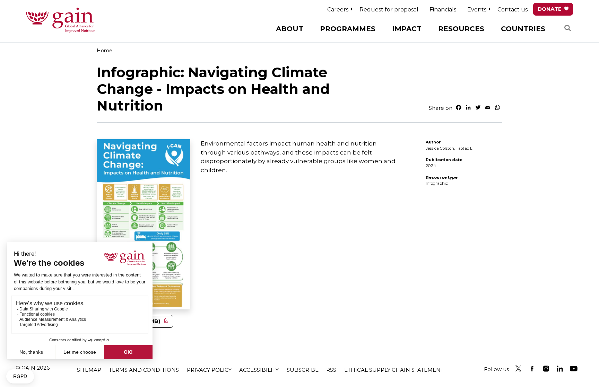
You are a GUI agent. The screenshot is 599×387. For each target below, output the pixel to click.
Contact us (512, 9)
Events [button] (476, 9)
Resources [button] (461, 29)
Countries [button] (523, 29)
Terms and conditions (144, 370)
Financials (442, 9)
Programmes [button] (347, 29)
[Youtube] (574, 369)
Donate (550, 9)
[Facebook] (532, 369)
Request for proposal (388, 9)
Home (104, 50)
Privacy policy (209, 370)
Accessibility (259, 370)
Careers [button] (337, 9)
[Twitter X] (518, 369)
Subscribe (303, 370)
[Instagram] (546, 369)
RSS (331, 370)
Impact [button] (407, 29)
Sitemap (89, 370)
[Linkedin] (560, 369)
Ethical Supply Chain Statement (394, 370)
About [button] (289, 29)
